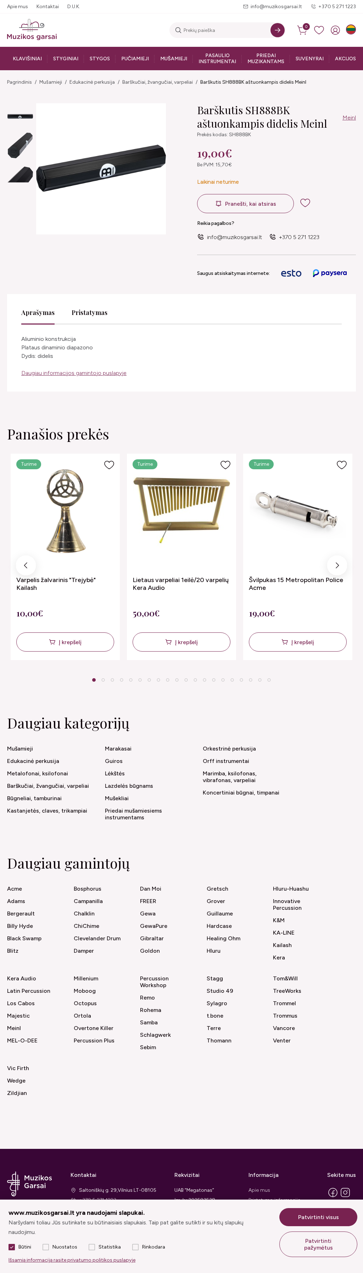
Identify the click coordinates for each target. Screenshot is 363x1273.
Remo (147, 997)
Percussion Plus (94, 1040)
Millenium (86, 978)
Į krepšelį (70, 642)
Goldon (150, 950)
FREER (148, 901)
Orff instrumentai (226, 761)
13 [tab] (204, 680)
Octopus (85, 1003)
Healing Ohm (223, 938)
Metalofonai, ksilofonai (37, 773)
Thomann (219, 1040)
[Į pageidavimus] (109, 465)
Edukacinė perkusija (92, 82)
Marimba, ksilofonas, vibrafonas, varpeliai (230, 777)
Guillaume (220, 913)
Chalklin (84, 913)
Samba (149, 1022)
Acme (14, 888)
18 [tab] (250, 680)
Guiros (114, 761)
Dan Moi (150, 888)
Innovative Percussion (287, 904)
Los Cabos (21, 1003)
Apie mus (17, 7)
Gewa (148, 913)
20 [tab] (269, 680)
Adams (16, 901)
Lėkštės (115, 773)
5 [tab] (131, 680)
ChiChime (86, 926)
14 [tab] (214, 680)
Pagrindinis (19, 82)
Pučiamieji (135, 59)
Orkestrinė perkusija (229, 748)
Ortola (82, 1015)
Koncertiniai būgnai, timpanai (241, 792)
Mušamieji (173, 59)
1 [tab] (94, 680)
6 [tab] (140, 680)
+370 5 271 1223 (337, 7)
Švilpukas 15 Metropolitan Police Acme (296, 584)
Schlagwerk (155, 1034)
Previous (26, 567)
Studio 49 (220, 990)
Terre (214, 1028)
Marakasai (118, 748)
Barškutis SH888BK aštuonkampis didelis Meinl (253, 82)
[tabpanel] (65, 557)
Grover (216, 901)
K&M (279, 920)
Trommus (285, 1015)
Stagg (215, 978)
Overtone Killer (93, 1028)
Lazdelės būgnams (129, 785)
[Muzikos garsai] (32, 30)
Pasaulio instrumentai (217, 58)
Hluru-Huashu (291, 888)
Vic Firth (18, 1068)
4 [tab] (122, 680)
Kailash (282, 945)
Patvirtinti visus (318, 1217)
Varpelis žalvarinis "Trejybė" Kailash (56, 584)
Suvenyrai (310, 59)
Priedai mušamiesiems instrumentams (133, 814)
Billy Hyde (20, 926)
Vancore (284, 1028)
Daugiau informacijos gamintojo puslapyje (74, 373)
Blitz (12, 950)
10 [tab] (177, 680)
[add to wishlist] (311, 203)
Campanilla (88, 901)
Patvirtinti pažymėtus (318, 1244)
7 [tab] (149, 680)
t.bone (215, 1015)
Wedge (16, 1080)
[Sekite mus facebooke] (333, 1197)
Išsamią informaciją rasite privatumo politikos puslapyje (72, 1260)
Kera (279, 957)
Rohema (150, 1010)
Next (337, 567)
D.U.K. (73, 7)
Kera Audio (21, 978)
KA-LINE (284, 932)
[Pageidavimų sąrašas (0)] (319, 30)
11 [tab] (186, 680)
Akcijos (345, 59)
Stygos (100, 59)
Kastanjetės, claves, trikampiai (47, 810)
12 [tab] (195, 680)
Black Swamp (24, 938)
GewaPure (153, 926)
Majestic (18, 1015)
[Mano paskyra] (335, 30)
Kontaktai (48, 7)
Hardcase (219, 926)
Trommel (284, 1003)
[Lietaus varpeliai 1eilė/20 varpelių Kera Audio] (181, 510)
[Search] (277, 30)
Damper (84, 950)
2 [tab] (103, 680)
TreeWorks (287, 990)
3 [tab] (112, 680)
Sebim (148, 1047)
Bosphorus (87, 888)
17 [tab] (241, 680)
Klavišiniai (27, 59)
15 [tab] (223, 680)
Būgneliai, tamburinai (34, 798)
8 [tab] (158, 680)
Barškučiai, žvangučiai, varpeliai (157, 82)
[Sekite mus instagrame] (345, 1197)
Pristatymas (89, 312)
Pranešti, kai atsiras (250, 203)
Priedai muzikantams (265, 58)
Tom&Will (285, 978)
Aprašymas (38, 312)
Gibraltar (152, 938)
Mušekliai (117, 798)
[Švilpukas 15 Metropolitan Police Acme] (298, 510)
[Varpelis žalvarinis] (65, 510)
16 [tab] (232, 680)
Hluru (213, 950)
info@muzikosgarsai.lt (276, 7)
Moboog (85, 990)
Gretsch (217, 888)
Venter (282, 1040)
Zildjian (17, 1093)
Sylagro (217, 1003)
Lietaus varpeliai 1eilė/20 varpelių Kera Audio (181, 584)
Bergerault (21, 913)
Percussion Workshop (154, 982)
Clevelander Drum (97, 938)
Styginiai (65, 59)
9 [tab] (168, 680)
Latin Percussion (28, 990)
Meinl (349, 117)
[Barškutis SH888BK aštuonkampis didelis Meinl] (20, 116)
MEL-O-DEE (22, 1040)
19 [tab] (260, 680)
